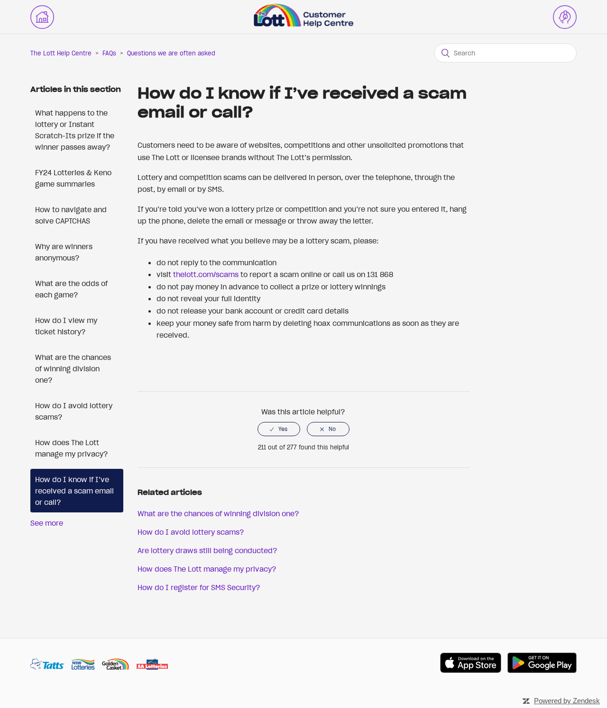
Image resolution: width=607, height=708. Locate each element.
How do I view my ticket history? (66, 325)
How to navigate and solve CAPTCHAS (71, 215)
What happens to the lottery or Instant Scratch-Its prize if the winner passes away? (74, 130)
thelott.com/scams (206, 274)
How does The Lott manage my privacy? (71, 448)
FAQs (109, 53)
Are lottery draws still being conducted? (207, 550)
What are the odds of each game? (71, 288)
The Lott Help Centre (61, 53)
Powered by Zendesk (567, 701)
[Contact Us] (565, 17)
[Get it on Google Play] (542, 664)
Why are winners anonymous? (63, 252)
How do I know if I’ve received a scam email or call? (74, 491)
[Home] (303, 24)
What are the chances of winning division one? (73, 368)
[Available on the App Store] (470, 664)
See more (46, 523)
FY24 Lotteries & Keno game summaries (73, 178)
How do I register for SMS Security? (199, 587)
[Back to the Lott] (42, 17)
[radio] (279, 429)
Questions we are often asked (171, 53)
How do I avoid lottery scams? (73, 411)
